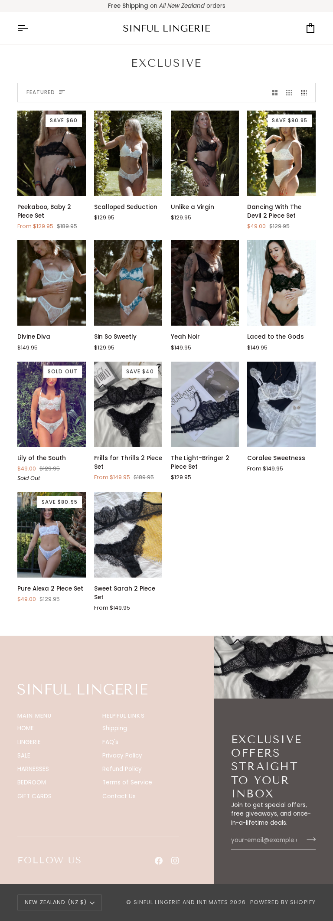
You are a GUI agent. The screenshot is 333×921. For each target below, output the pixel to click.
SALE (23, 755)
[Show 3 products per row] (289, 92)
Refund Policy (122, 769)
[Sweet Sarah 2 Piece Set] (128, 535)
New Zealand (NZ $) (56, 902)
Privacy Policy (122, 755)
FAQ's (110, 742)
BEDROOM (31, 782)
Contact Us (119, 796)
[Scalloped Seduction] (128, 153)
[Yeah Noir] (205, 283)
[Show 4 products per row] (306, 92)
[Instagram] (175, 861)
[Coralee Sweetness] (281, 404)
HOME (25, 728)
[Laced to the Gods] (281, 283)
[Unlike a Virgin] (205, 153)
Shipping (114, 728)
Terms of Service (127, 782)
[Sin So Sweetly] (128, 283)
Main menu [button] (34, 715)
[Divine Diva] (51, 283)
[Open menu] (30, 28)
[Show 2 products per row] (275, 92)
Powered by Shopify (283, 902)
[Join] (308, 839)
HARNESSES (33, 769)
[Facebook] (159, 861)
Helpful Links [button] (123, 715)
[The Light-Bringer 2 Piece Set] (205, 404)
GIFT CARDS (34, 796)
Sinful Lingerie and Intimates (181, 902)
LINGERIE (29, 742)
